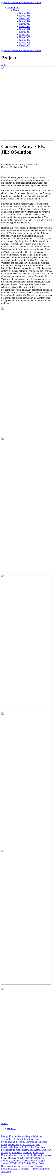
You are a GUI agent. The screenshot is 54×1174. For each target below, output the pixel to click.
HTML (13, 1163)
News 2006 (24, 42)
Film (38, 1144)
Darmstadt (23, 1168)
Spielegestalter (8, 1150)
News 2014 (24, 21)
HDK (34, 1163)
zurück (4, 65)
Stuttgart (39, 1166)
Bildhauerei (34, 1150)
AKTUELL (13, 7)
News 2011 (24, 29)
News (16, 10)
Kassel (14, 1168)
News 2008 (24, 37)
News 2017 (24, 13)
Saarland (20, 1141)
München (15, 1166)
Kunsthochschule (9, 1155)
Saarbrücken (31, 1141)
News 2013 (24, 23)
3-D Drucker (28, 1144)
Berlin (41, 1163)
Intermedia (17, 1152)
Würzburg (6, 1171)
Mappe (41, 1160)
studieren (39, 1158)
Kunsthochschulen (25, 1158)
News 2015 (24, 18)
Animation (40, 1147)
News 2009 (24, 34)
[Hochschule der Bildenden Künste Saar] (21, 2)
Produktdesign (8, 1141)
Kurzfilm (29, 1147)
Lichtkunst (18, 1139)
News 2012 (24, 26)
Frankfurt (5, 1168)
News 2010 (24, 32)
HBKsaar (11, 1128)
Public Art (37, 1136)
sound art (27, 1152)
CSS (20, 1163)
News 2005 (24, 45)
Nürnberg (44, 1168)
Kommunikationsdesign (20, 1136)
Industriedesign (31, 1139)
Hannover (34, 1168)
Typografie (6, 1139)
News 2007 (24, 40)
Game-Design (14, 1144)
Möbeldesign (22, 1150)
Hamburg (5, 1166)
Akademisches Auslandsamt (23, 1160)
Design (4, 1136)
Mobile (27, 1163)
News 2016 (24, 15)
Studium (5, 1160)
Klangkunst (38, 1152)
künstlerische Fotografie (12, 1147)
